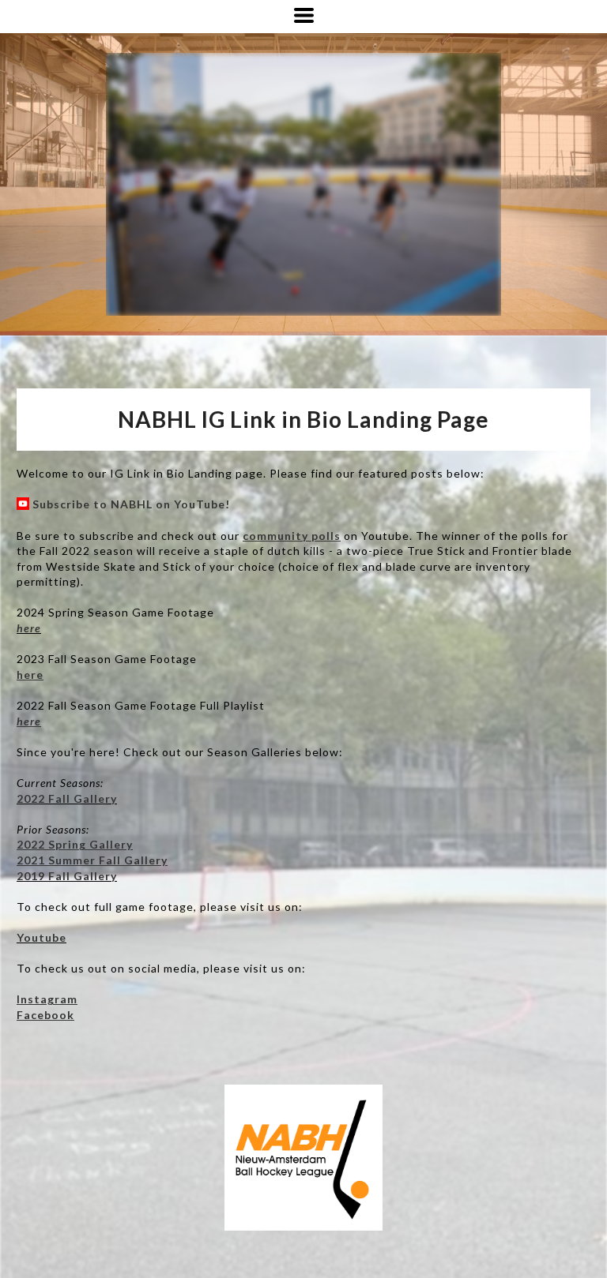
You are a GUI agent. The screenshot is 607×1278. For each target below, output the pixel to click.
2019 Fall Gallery (67, 876)
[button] (304, 15)
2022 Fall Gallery (67, 798)
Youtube (41, 937)
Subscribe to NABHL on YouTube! (131, 504)
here (29, 628)
